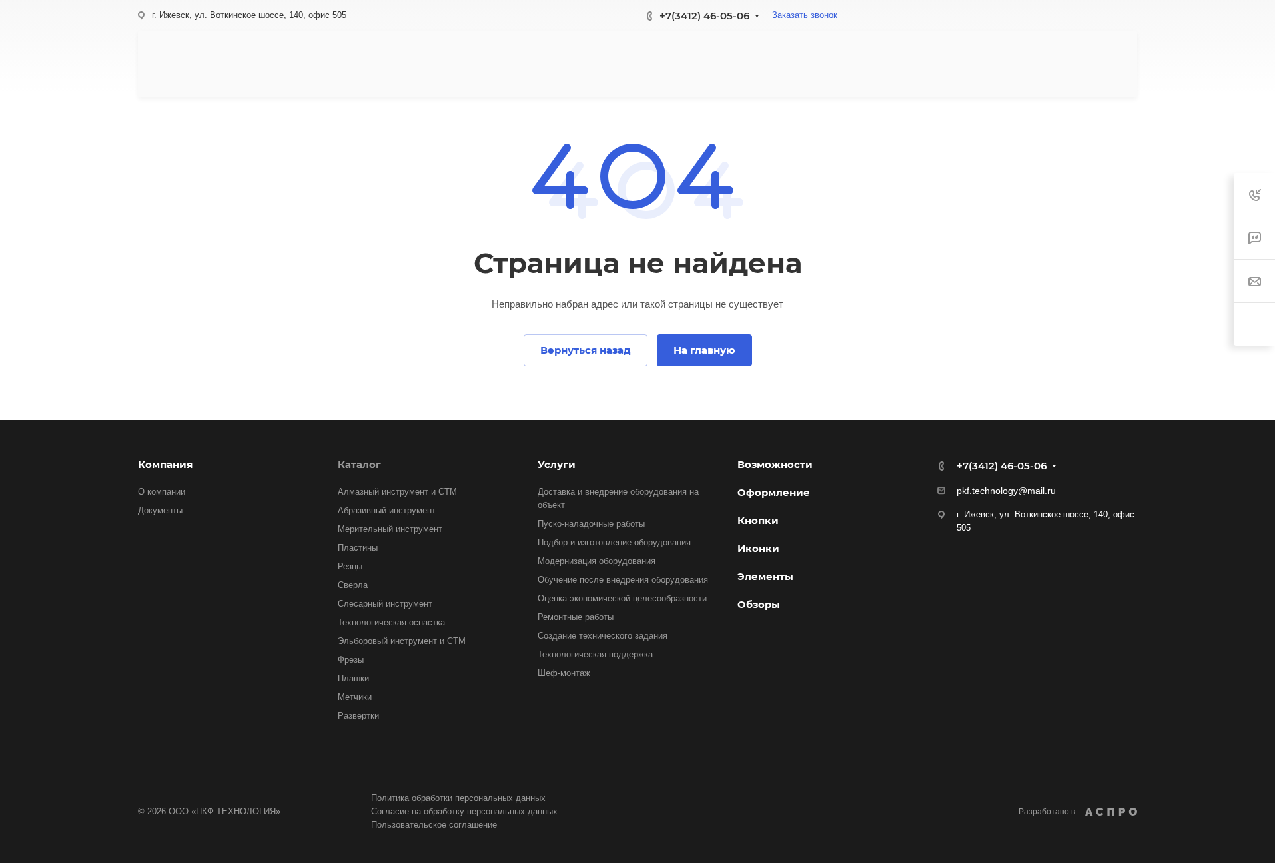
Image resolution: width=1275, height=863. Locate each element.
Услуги (557, 464)
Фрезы (351, 660)
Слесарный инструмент (385, 604)
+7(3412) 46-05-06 (704, 15)
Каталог (359, 464)
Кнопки (758, 520)
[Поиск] (987, 64)
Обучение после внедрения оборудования (623, 580)
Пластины (358, 548)
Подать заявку (1065, 64)
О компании (161, 492)
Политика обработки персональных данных (458, 798)
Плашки (353, 678)
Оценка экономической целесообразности (622, 598)
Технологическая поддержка (595, 654)
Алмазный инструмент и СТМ (397, 492)
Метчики (355, 697)
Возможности (775, 464)
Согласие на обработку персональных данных (464, 811)
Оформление (773, 492)
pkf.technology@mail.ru (1006, 490)
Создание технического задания (602, 636)
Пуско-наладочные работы (591, 524)
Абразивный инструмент (387, 510)
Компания (165, 464)
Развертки (358, 715)
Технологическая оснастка (391, 622)
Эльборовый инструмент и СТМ (402, 641)
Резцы (350, 566)
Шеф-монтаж (564, 673)
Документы (160, 510)
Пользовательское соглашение (434, 825)
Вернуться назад (585, 350)
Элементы (765, 576)
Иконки (758, 548)
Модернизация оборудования (596, 561)
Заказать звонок (804, 15)
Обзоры (758, 604)
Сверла (353, 585)
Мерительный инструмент (390, 529)
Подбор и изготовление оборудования (614, 542)
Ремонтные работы (576, 617)
